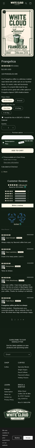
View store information (11, 162)
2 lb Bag (18, 108)
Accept (28, 438)
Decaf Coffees (23, 372)
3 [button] (18, 319)
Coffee (6, 367)
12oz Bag (7, 108)
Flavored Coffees (24, 375)
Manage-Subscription (8, 390)
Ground (19, 100)
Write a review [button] (17, 205)
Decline (17, 438)
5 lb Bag (6, 112)
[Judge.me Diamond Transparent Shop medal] (21, 217)
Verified (16, 224)
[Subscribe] (29, 354)
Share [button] (5, 171)
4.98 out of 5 (22, 185)
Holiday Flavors (23, 377)
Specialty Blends (23, 367)
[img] (6, 235)
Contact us (8, 397)
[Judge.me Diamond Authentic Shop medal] (12, 217)
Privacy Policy (9, 399)
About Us (7, 394)
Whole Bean (8, 100)
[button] (4, 3)
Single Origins (22, 369)
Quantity (4, 124)
